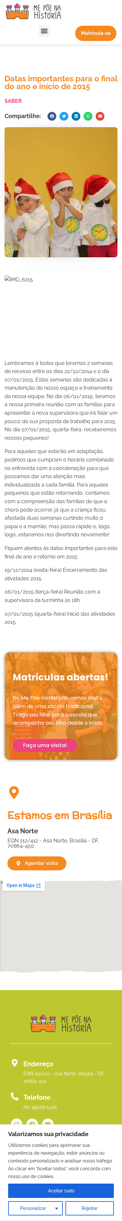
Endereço (38, 1064)
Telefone (36, 1097)
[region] (61, 1172)
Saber (13, 101)
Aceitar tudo (61, 1190)
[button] (44, 31)
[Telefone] (15, 1096)
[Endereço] (15, 1063)
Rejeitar (90, 1208)
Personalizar (33, 1208)
